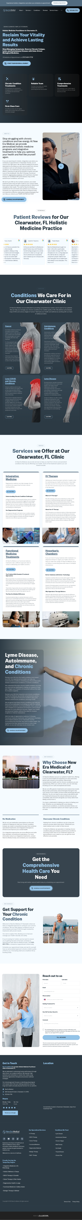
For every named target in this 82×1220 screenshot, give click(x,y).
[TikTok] (17, 1138)
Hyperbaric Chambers (52, 552)
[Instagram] (13, 1138)
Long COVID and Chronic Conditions (10, 381)
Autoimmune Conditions (50, 327)
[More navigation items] (62, 10)
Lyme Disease (50, 378)
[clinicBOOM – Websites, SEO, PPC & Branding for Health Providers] (43, 1215)
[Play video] (61, 166)
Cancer (8, 326)
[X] (22, 1138)
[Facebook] (4, 1138)
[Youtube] (8, 1138)
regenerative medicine (15, 175)
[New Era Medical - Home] (9, 10)
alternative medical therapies (27, 192)
